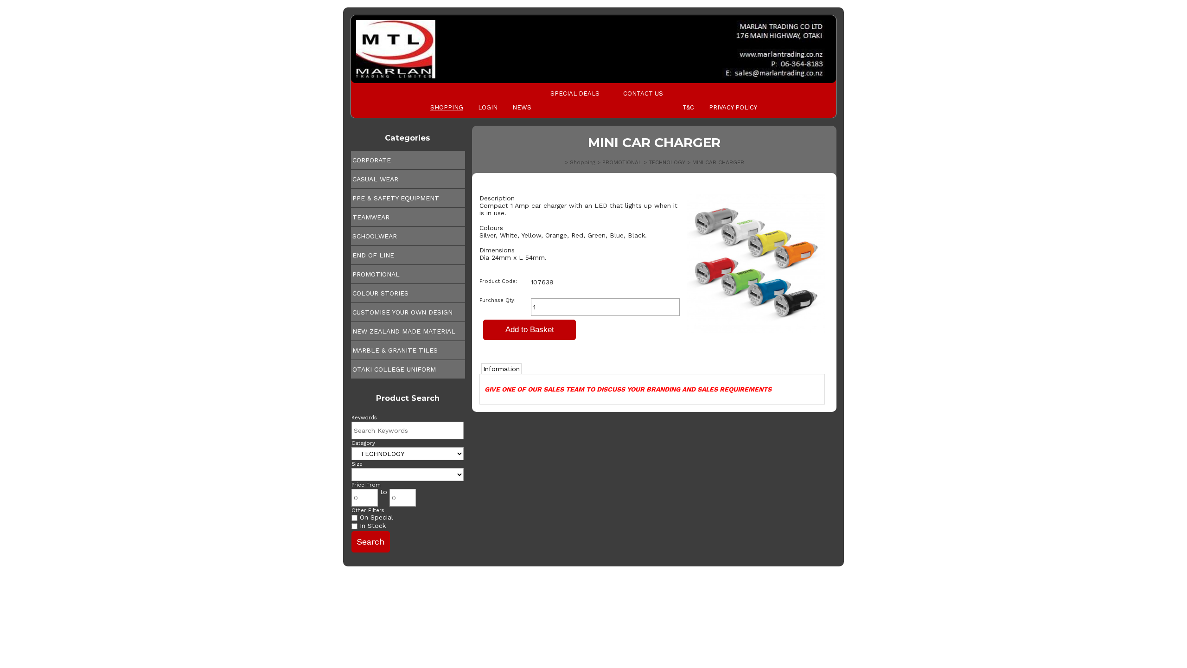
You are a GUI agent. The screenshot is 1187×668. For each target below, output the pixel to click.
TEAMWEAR (370, 217)
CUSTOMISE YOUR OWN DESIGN (402, 312)
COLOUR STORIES (380, 293)
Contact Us (643, 93)
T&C (688, 107)
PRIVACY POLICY (733, 107)
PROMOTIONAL (376, 274)
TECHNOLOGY (667, 162)
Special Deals (575, 93)
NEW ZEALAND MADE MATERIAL (403, 331)
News (521, 107)
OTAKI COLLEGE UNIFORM (394, 369)
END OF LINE (373, 255)
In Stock (371, 525)
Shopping (446, 107)
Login (488, 107)
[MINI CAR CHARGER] (756, 330)
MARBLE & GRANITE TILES (395, 350)
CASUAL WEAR (375, 179)
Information (501, 369)
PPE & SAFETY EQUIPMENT (395, 198)
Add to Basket (529, 329)
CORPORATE (371, 160)
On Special (375, 517)
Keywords (364, 418)
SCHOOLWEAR (374, 236)
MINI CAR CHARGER (718, 162)
